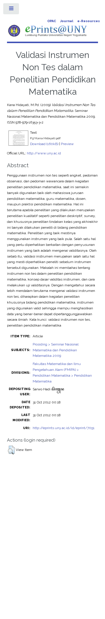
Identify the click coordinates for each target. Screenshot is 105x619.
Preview (67, 144)
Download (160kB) (44, 144)
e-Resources (88, 21)
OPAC (51, 21)
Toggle (11, 10)
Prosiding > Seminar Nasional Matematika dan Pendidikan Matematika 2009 (55, 350)
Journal (66, 21)
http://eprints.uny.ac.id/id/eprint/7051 (63, 428)
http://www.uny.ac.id (44, 153)
